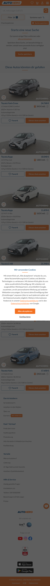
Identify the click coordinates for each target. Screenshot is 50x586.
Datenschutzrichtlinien (20, 303)
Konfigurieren (25, 317)
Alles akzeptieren (25, 311)
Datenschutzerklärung (29, 301)
